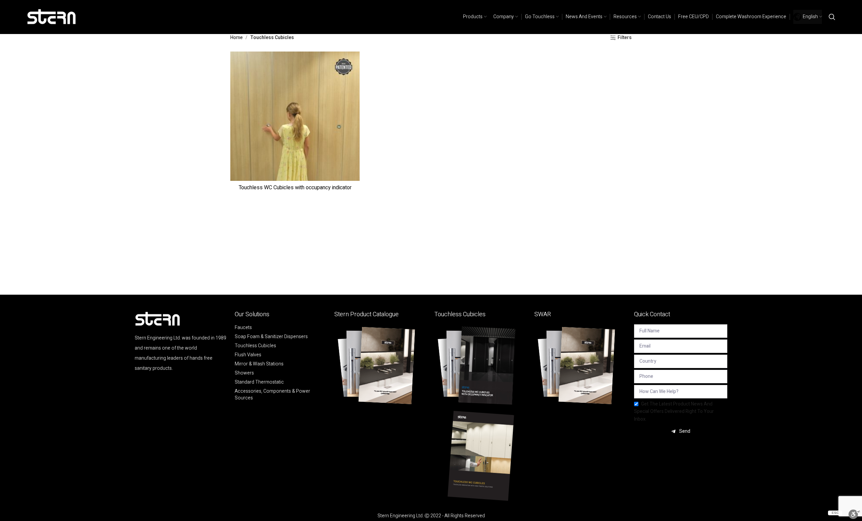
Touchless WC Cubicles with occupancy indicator (295, 188)
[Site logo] (52, 16)
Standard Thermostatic (259, 382)
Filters (625, 38)
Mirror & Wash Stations (259, 364)
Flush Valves (248, 355)
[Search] (832, 17)
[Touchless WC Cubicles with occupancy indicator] (295, 116)
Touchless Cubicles (255, 346)
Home (236, 37)
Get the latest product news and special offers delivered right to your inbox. (674, 411)
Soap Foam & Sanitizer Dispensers (271, 336)
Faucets (243, 327)
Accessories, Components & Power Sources (272, 394)
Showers (244, 373)
